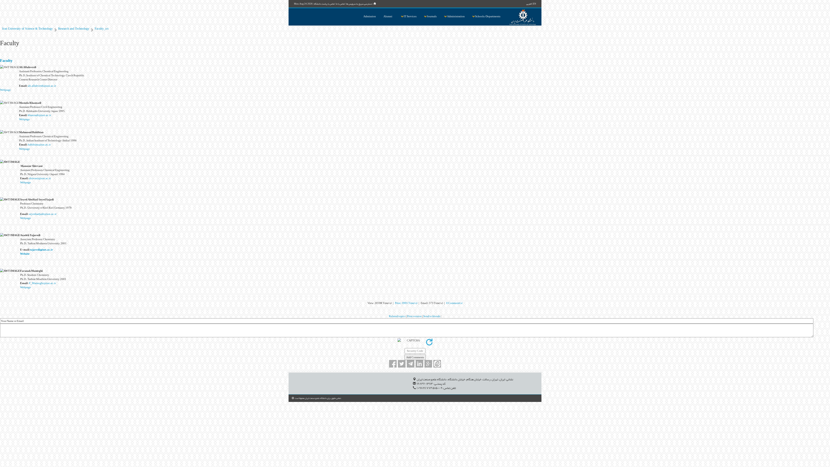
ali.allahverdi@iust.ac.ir (42, 86)
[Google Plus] (428, 364)
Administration (456, 16)
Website (25, 254)
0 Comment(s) (454, 303)
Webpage (5, 90)
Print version (414, 316)
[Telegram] (410, 364)
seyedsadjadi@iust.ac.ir (42, 214)
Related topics (397, 316)
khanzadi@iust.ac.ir (39, 115)
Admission (369, 16)
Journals (432, 16)
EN (534, 4)
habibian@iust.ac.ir (39, 144)
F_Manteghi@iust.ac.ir (42, 283)
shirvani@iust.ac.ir (40, 178)
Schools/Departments (487, 16)
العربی (529, 4)
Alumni (387, 16)
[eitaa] (437, 364)
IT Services (410, 16)
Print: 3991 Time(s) (406, 303)
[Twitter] (401, 364)
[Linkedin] (419, 364)
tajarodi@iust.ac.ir (41, 250)
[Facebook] (393, 364)
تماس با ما (340, 4)
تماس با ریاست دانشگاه (324, 4)
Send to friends (432, 316)
